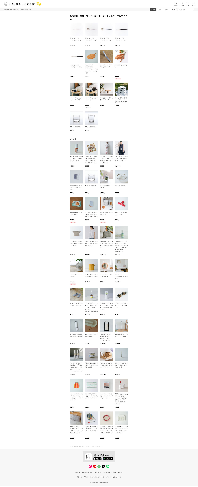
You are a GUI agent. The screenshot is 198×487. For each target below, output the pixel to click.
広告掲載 (114, 472)
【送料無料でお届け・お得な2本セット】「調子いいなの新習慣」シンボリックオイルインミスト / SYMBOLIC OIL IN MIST (76, 367)
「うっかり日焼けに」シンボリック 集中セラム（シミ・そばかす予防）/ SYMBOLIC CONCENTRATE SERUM (91, 307)
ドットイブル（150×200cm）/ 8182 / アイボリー (121, 276)
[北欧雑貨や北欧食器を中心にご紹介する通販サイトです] (21, 4)
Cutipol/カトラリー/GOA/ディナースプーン (106, 40)
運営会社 (79, 477)
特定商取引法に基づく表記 (97, 477)
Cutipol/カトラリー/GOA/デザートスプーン (91, 40)
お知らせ (77, 472)
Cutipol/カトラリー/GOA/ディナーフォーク (121, 40)
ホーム (71, 446)
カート (187, 5)
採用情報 (86, 477)
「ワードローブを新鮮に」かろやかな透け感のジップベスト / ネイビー (121, 158)
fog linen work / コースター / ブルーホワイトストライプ (76, 187)
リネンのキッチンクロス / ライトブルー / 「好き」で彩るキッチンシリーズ (91, 214)
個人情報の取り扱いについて (113, 477)
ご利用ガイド (97, 472)
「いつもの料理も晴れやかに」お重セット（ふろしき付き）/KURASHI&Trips (121, 100)
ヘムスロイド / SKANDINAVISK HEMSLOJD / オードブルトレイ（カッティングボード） (91, 69)
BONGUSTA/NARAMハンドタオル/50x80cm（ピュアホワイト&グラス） (91, 396)
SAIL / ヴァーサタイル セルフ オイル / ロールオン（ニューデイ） (121, 365)
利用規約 (120, 472)
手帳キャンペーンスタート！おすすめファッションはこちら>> (18, 9)
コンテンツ (182, 5)
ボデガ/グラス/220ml (75, 127)
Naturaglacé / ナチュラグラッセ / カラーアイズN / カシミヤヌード (106, 396)
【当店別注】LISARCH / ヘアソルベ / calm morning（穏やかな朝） (91, 365)
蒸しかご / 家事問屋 (120, 185)
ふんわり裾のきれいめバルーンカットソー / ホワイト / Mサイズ (91, 243)
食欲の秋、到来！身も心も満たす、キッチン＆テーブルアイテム (88, 446)
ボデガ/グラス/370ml (90, 127)
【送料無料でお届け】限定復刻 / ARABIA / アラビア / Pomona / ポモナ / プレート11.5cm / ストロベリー (106, 430)
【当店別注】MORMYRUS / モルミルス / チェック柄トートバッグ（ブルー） (91, 429)
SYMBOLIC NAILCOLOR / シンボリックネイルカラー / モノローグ (76, 158)
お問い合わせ (106, 472)
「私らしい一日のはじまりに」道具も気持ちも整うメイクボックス (106, 365)
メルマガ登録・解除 (87, 472)
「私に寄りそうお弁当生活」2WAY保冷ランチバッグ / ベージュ (76, 243)
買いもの (175, 5)
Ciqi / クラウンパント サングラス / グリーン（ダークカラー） (121, 305)
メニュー (193, 5)
